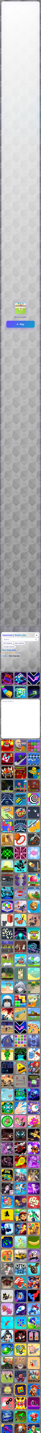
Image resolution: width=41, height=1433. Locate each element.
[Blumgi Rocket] (7, 1403)
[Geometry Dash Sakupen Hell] (7, 1242)
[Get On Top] (34, 1296)
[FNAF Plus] (34, 1269)
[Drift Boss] (7, 813)
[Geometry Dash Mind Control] (7, 1108)
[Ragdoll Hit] (34, 1175)
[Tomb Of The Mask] (20, 1202)
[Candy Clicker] (34, 853)
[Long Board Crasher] (34, 920)
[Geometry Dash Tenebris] (20, 1135)
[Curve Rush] (34, 974)
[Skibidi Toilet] (7, 1269)
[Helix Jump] (20, 880)
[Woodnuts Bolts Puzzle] (7, 839)
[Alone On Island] (34, 987)
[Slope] (34, 947)
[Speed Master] (20, 1255)
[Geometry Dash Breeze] (34, 1403)
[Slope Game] (7, 799)
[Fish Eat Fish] (20, 1282)
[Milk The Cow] (7, 960)
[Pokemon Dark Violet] (34, 1188)
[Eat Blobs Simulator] (7, 1349)
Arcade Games (9, 647)
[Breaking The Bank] (34, 1363)
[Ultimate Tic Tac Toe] (20, 1323)
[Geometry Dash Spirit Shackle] (7, 1229)
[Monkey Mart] (7, 1202)
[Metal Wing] (34, 1068)
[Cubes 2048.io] (7, 692)
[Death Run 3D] (20, 853)
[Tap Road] (20, 933)
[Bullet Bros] (20, 1121)
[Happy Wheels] (20, 745)
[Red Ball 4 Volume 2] (7, 974)
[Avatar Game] (7, 786)
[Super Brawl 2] (20, 1296)
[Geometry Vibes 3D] (34, 678)
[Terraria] (20, 1175)
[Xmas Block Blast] (20, 1000)
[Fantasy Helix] (34, 1041)
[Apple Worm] (34, 1014)
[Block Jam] (7, 826)
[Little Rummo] (20, 1242)
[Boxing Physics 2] (20, 1188)
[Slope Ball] (34, 880)
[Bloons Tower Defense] (34, 893)
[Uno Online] (20, 813)
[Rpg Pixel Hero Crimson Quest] (7, 1014)
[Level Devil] (7, 1215)
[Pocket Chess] (20, 974)
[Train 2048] (34, 1376)
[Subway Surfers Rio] (20, 1215)
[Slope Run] (7, 853)
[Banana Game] (34, 1242)
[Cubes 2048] (34, 813)
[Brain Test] (7, 920)
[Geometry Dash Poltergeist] (20, 1094)
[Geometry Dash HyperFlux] (20, 1148)
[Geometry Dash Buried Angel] (7, 1161)
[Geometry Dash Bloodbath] (7, 772)
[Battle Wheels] (34, 1309)
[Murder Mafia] (20, 947)
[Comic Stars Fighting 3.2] (34, 1282)
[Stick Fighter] (20, 1229)
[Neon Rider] (20, 1309)
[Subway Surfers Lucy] (20, 907)
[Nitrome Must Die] (7, 1390)
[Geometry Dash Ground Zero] (20, 1417)
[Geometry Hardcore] (7, 678)
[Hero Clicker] (34, 933)
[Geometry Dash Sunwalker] (34, 1121)
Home (4, 656)
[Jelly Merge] (20, 1081)
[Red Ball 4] (7, 866)
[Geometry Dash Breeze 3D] (20, 692)
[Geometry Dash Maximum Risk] (34, 1108)
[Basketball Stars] (7, 1027)
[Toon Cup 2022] (20, 1349)
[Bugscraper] (20, 1376)
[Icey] (20, 987)
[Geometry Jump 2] (7, 759)
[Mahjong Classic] (34, 1202)
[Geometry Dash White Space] (20, 1108)
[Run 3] (20, 866)
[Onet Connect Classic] (34, 1336)
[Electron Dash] (7, 893)
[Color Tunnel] (20, 893)
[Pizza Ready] (34, 826)
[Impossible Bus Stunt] (20, 1068)
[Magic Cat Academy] (7, 1296)
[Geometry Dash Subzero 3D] (34, 1081)
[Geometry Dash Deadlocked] (7, 745)
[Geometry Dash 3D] (20, 759)
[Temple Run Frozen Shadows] (20, 1269)
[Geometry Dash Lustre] (34, 1094)
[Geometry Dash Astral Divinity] (20, 1390)
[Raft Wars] (34, 1000)
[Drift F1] (34, 839)
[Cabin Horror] (7, 1282)
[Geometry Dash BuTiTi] (7, 1121)
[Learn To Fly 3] (7, 1094)
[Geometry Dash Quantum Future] (7, 1135)
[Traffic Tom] (7, 1363)
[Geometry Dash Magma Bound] (20, 1403)
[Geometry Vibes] (20, 1027)
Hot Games (7, 643)
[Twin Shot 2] (7, 1309)
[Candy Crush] (20, 1041)
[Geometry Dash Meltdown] (20, 772)
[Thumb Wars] (7, 987)
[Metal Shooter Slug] (7, 1081)
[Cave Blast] (34, 1349)
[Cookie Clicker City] (34, 907)
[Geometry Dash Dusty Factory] (7, 1148)
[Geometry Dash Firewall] (20, 1161)
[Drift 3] (20, 960)
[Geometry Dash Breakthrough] (7, 1417)
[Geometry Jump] (20, 799)
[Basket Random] (7, 947)
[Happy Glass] (34, 1054)
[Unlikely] (20, 1363)
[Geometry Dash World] (34, 772)
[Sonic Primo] (34, 1323)
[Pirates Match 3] (34, 1229)
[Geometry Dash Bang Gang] (7, 1175)
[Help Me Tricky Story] (20, 920)
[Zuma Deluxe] (34, 786)
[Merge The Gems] (34, 1417)
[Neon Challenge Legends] (20, 678)
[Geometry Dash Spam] (34, 759)
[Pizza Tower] (34, 1255)
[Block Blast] (34, 745)
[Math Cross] (7, 933)
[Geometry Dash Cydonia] (34, 1161)
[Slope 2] (20, 1054)
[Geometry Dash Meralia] (7, 1188)
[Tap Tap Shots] (34, 866)
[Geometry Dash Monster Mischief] (34, 1135)
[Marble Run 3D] (34, 1027)
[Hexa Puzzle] (7, 907)
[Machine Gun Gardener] (34, 1215)
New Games (19, 643)
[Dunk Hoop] (20, 839)
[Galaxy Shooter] (7, 1068)
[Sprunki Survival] (7, 1054)
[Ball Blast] (34, 960)
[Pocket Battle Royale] (34, 1390)
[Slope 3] (20, 826)
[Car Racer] (7, 1041)
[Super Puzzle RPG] (7, 1336)
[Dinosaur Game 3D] (20, 1014)
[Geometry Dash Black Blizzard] (20, 1336)
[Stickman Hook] (7, 1323)
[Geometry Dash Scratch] (20, 786)
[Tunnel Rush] (34, 799)
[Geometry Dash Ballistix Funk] (34, 1148)
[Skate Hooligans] (7, 1255)
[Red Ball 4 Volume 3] (7, 880)
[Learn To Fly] (7, 1000)
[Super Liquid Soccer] (7, 1376)
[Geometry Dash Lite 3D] (34, 692)
